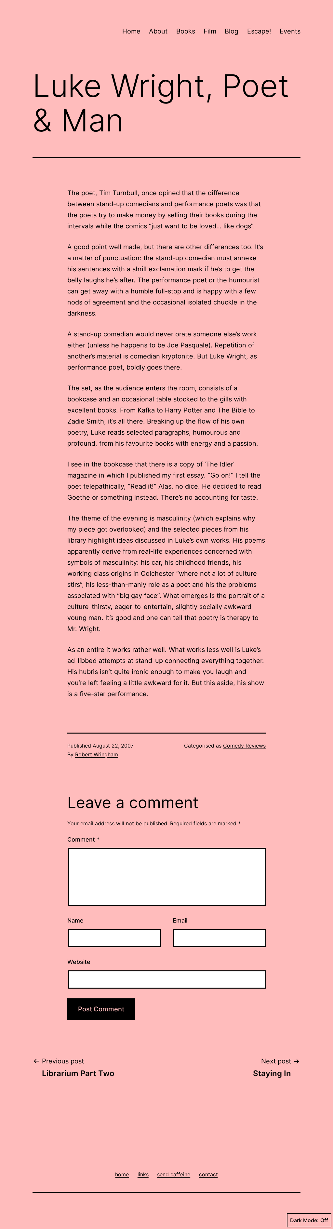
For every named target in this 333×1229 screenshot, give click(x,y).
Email (180, 920)
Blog (231, 31)
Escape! (259, 31)
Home (131, 31)
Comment (83, 839)
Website (78, 961)
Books (185, 31)
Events (290, 31)
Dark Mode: (304, 1220)
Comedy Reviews (244, 745)
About (158, 31)
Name (75, 920)
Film (210, 31)
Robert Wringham (96, 754)
